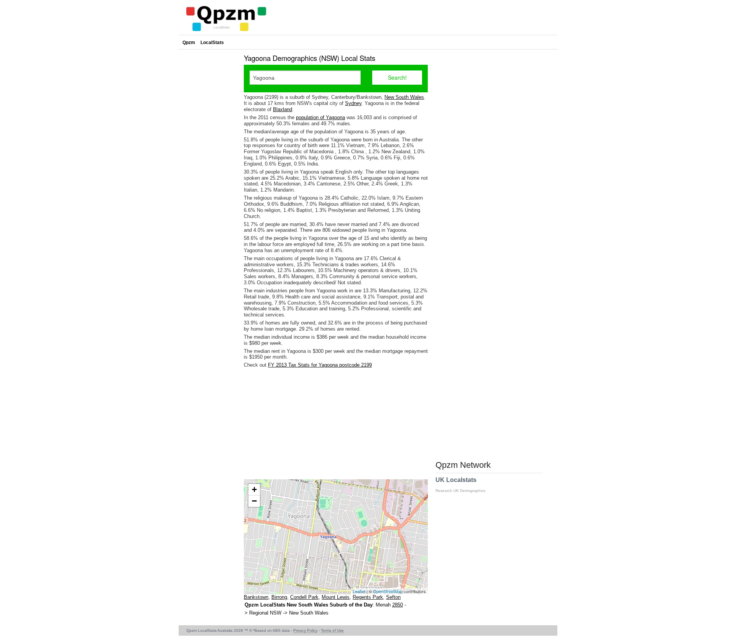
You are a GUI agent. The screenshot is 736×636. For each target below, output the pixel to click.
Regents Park (368, 597)
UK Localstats (460, 485)
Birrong (279, 597)
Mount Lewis (336, 597)
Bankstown (256, 597)
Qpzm (188, 42)
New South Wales (404, 97)
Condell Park (304, 597)
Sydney (353, 103)
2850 (397, 605)
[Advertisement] (336, 423)
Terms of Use (332, 630)
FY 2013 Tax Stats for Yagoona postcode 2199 (320, 365)
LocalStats (212, 42)
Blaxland (282, 109)
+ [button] (254, 489)
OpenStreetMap (387, 591)
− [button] (254, 501)
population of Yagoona (320, 117)
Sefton (393, 597)
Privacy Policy (305, 630)
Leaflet (359, 591)
